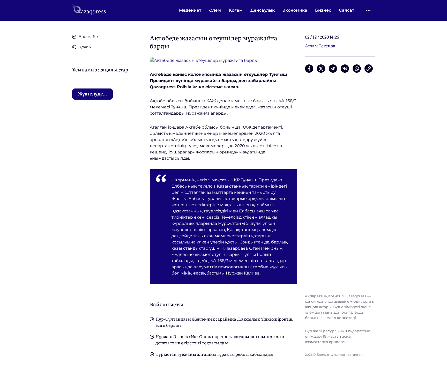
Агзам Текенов (320, 45)
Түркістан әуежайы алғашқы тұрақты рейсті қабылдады (214, 354)
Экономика (294, 10)
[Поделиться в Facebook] (309, 68)
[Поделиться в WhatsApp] (357, 68)
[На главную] (89, 10)
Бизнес (323, 10)
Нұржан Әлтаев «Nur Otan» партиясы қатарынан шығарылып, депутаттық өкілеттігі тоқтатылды (220, 339)
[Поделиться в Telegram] (333, 68)
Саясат (346, 10)
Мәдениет (190, 10)
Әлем (215, 10)
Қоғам (236, 10)
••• (368, 10)
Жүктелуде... (92, 94)
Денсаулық (262, 10)
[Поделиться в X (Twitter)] (321, 68)
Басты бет (89, 36)
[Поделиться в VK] (345, 68)
